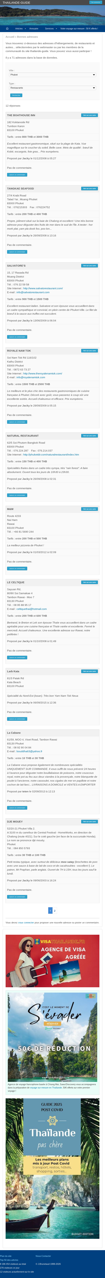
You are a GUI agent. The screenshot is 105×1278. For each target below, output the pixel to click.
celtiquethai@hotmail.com (32, 609)
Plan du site (5, 1256)
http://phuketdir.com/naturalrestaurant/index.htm (51, 454)
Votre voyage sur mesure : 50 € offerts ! (79, 28)
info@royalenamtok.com (31, 377)
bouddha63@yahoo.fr (29, 751)
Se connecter (95, 2)
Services (49, 28)
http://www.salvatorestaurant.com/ (43, 288)
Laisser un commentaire (17, 175)
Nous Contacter (43, 1256)
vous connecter (26, 922)
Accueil (10, 36)
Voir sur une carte (89, 115)
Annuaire (33, 28)
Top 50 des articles (9, 1260)
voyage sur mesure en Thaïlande (46, 1087)
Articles (19, 28)
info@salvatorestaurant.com (33, 292)
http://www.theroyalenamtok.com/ (42, 373)
